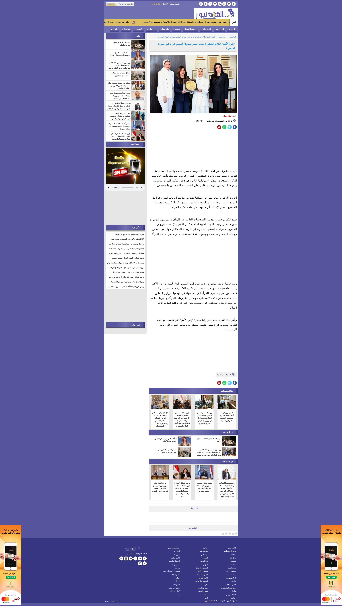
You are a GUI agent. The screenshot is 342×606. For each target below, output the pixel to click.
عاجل (234, 591)
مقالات (233, 555)
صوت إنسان (203, 591)
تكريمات (152, 29)
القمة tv (177, 551)
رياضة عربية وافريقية (171, 571)
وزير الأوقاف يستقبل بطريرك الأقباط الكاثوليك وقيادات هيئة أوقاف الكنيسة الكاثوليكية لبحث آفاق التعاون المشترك (182, 419)
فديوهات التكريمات (228, 588)
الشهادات (176, 585)
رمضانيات (204, 595)
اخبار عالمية (175, 558)
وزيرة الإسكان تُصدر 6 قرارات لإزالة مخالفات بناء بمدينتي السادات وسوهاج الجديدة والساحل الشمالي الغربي (182, 489)
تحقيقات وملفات (229, 551)
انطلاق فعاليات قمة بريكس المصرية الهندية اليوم (167, 451)
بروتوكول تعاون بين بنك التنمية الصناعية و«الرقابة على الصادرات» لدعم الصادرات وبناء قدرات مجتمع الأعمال (209, 454)
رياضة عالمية (203, 571)
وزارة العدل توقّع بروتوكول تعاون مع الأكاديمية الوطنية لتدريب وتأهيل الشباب (160, 487)
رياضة (177, 29)
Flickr (210, 4)
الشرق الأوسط (191, 29)
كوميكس (204, 555)
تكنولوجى (204, 561)
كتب (229, 116)
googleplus (224, 4)
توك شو (233, 558)
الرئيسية (232, 29)
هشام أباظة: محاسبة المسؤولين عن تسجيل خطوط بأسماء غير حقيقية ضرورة (204, 487)
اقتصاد (205, 558)
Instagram (215, 4)
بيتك (178, 595)
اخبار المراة (203, 578)
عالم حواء (165, 29)
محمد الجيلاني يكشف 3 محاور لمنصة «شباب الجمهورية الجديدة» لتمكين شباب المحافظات (120, 97)
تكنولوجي (138, 29)
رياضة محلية (231, 571)
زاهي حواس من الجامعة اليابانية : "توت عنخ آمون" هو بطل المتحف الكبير (130, 22)
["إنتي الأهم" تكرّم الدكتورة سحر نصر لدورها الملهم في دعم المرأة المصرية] (224, 127)
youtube (220, 4)
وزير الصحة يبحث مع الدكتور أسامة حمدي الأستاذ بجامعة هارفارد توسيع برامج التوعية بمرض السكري (204, 418)
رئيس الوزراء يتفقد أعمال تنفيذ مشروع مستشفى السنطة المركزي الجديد (227, 417)
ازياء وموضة (231, 578)
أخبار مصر (220, 29)
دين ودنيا (204, 565)
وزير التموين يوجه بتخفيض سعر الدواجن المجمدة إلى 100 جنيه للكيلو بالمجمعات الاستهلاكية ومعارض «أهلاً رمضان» (217, 22)
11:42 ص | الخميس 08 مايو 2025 (219, 121)
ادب (206, 598)
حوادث (205, 548)
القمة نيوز (209, 601)
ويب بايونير (109, 601)
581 (197, 121)
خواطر (233, 598)
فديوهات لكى (231, 585)
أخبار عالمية (206, 29)
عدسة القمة (231, 565)
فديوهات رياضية (201, 575)
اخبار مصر (232, 548)
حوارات (177, 555)
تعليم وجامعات (174, 588)
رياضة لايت (231, 575)
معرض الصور (202, 588)
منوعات (233, 561)
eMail (201, 4)
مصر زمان (176, 565)
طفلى (233, 581)
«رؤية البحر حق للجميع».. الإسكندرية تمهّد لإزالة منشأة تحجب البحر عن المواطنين (120, 116)
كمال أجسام (175, 591)
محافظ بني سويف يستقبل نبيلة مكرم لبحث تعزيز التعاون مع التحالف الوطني (119, 85)
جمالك (177, 581)
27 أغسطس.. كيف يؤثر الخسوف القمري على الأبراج (165, 440)
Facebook (234, 4)
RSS (206, 4)
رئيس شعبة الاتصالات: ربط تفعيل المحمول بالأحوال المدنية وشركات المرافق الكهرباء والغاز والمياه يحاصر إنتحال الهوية (226, 489)
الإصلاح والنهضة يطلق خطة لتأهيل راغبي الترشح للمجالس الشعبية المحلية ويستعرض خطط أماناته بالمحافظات (159, 419)
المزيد (115, 29)
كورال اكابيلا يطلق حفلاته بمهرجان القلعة (209, 440)
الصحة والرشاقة (201, 581)
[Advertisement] (193, 150)
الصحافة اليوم (174, 561)
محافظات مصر (174, 548)
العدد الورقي (231, 595)
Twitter (229, 4)
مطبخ (177, 578)
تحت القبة (232, 568)
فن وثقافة (204, 551)
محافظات (126, 29)
